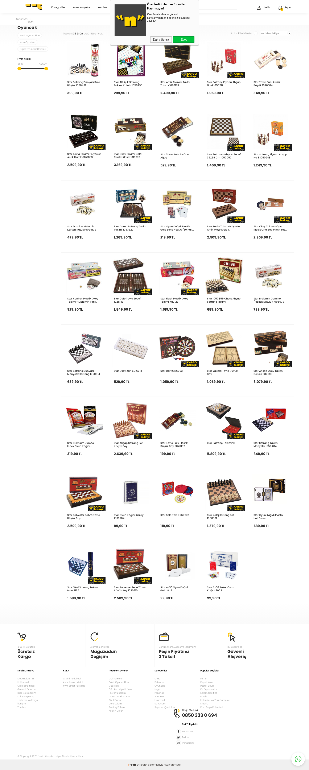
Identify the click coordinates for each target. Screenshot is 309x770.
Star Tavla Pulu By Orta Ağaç (174, 156)
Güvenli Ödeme (26, 689)
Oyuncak (159, 685)
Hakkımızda (23, 682)
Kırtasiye (159, 682)
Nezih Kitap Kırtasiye (29, 7)
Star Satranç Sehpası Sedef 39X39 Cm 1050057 (224, 156)
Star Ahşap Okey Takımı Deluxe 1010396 (268, 372)
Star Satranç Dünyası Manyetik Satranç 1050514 (83, 372)
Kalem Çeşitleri (209, 693)
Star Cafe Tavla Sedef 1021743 (127, 300)
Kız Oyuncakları (209, 689)
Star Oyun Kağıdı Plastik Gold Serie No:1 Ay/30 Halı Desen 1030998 (176, 228)
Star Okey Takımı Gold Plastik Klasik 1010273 (127, 155)
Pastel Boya (207, 685)
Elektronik (159, 700)
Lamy (203, 678)
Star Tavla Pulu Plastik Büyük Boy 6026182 (174, 444)
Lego (157, 689)
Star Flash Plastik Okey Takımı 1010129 (174, 300)
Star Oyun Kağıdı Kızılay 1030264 (129, 516)
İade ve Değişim (26, 693)
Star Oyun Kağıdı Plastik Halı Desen (268, 516)
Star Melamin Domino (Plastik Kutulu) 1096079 (269, 300)
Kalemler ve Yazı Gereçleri (215, 700)
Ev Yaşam (159, 703)
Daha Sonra (161, 39)
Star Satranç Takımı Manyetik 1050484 (266, 444)
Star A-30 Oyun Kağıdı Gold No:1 (174, 588)
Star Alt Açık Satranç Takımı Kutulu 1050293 (128, 83)
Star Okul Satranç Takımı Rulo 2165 (82, 588)
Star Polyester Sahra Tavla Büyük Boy (83, 516)
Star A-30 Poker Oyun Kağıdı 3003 (220, 588)
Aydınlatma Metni (73, 682)
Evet (184, 39)
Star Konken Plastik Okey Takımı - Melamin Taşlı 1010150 (82, 300)
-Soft (132, 764)
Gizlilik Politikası (26, 685)
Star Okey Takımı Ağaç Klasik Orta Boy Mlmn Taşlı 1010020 (270, 228)
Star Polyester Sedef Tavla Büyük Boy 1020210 (130, 588)
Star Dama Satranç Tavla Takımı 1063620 (129, 228)
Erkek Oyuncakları (30, 35)
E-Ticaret (142, 764)
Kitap (157, 678)
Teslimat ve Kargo (27, 700)
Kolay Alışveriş (25, 696)
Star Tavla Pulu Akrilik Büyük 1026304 (267, 83)
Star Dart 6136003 (171, 371)
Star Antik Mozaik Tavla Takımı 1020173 (175, 83)
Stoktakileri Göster (241, 33)
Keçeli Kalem (207, 682)
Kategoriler (58, 7)
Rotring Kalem (117, 707)
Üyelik (266, 7)
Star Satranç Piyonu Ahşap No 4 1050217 (223, 83)
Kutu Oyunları (27, 42)
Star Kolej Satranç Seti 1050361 (220, 516)
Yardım (102, 7)
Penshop (159, 693)
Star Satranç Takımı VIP (221, 443)
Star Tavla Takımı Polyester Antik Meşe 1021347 (224, 228)
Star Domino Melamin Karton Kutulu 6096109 (81, 228)
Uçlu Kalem (115, 703)
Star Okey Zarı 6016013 (128, 371)
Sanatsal (159, 696)
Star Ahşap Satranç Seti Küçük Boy (128, 444)
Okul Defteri (115, 700)
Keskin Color (116, 710)
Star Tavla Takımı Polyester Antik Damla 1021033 (84, 155)
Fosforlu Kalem (117, 693)
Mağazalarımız (25, 678)
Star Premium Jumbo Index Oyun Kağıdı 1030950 (80, 444)
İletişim (21, 703)
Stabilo (204, 703)
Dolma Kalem (116, 678)
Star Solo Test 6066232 (174, 515)
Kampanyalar (81, 7)
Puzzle (203, 696)
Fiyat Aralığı (24, 59)
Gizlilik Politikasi (72, 678)
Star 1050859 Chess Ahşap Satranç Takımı (223, 300)
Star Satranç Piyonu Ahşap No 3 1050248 (270, 156)
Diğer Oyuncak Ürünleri (33, 49)
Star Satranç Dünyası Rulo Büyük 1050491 (83, 83)
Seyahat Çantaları (164, 707)
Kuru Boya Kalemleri (211, 707)
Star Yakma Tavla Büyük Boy (222, 372)
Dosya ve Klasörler (119, 696)
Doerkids (114, 685)
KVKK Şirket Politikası (74, 685)
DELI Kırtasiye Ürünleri (121, 689)
